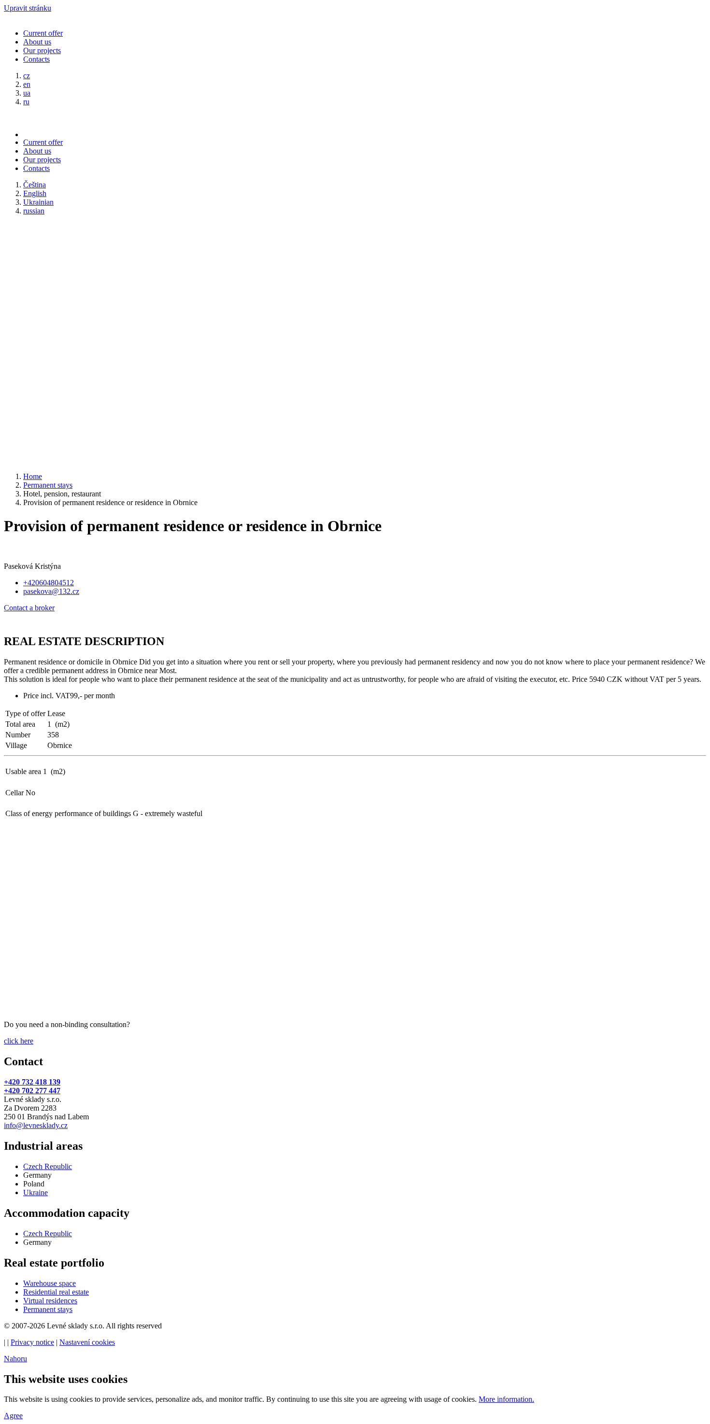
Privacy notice (32, 1342)
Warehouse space (49, 1283)
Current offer (43, 33)
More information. (506, 1399)
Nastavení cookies (87, 1342)
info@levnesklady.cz (36, 1125)
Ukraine (35, 1192)
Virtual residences (50, 1301)
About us (37, 42)
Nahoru (15, 1358)
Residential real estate (56, 1292)
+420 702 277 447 (32, 1090)
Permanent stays (47, 1309)
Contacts (36, 59)
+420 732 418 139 (32, 1082)
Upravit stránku (27, 8)
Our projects (42, 50)
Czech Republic (47, 1166)
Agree (13, 1415)
